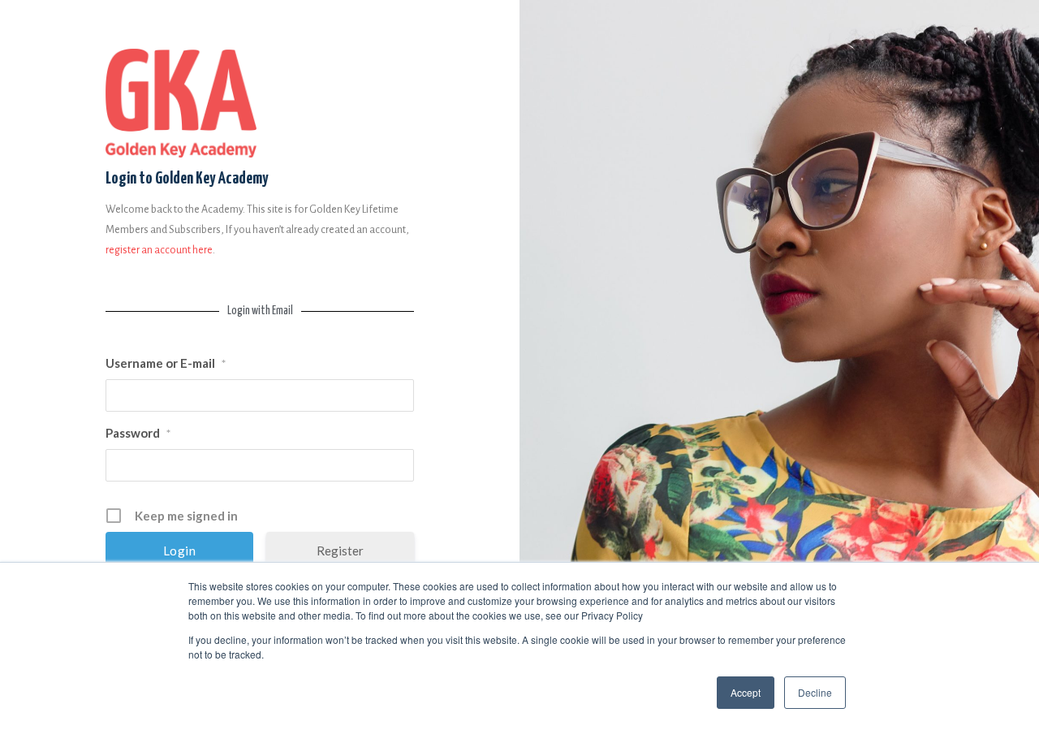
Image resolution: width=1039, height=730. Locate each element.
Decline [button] (815, 692)
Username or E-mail (166, 363)
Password (138, 432)
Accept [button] (746, 692)
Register (340, 550)
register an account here (159, 250)
